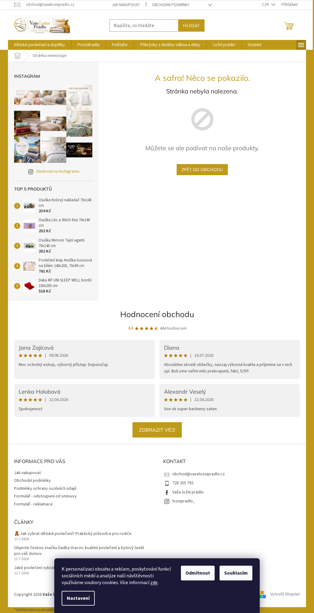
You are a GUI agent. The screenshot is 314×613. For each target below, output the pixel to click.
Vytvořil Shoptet (285, 594)
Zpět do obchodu (202, 169)
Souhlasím (236, 573)
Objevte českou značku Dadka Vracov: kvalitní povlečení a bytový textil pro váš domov (79, 551)
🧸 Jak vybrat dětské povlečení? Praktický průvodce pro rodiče (73, 534)
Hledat (191, 25)
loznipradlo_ (183, 501)
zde (154, 582)
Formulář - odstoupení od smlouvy (45, 496)
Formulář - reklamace (33, 504)
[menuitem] (39, 45)
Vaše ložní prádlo (188, 492)
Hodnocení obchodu (157, 314)
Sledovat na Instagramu (57, 171)
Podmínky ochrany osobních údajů (45, 488)
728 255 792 (182, 483)
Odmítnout (198, 573)
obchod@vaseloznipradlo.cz (198, 474)
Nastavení (78, 598)
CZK (266, 4)
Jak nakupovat (126, 5)
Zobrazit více (157, 430)
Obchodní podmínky (171, 5)
